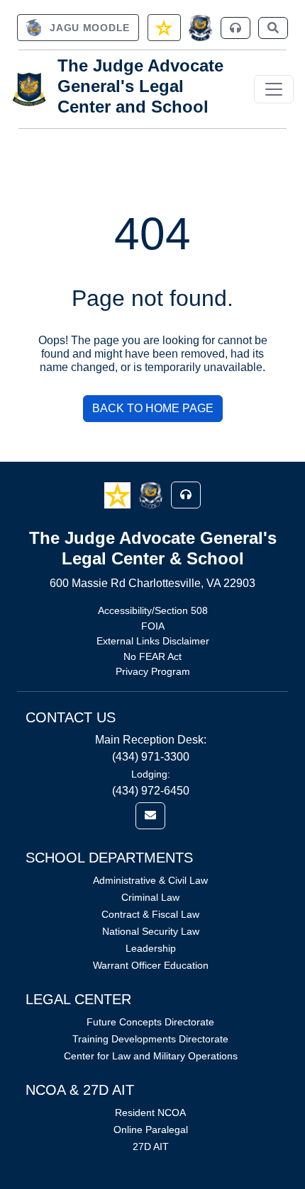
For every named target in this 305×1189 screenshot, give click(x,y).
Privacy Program (153, 671)
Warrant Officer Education (151, 965)
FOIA (153, 626)
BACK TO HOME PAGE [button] (153, 408)
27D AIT (151, 1146)
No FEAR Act (152, 656)
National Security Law (150, 931)
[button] (118, 495)
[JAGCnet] (200, 28)
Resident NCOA (150, 1112)
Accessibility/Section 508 (153, 610)
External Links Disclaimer (152, 641)
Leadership (151, 948)
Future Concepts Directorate (150, 1022)
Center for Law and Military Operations (151, 1056)
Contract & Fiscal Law (150, 914)
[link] (78, 27)
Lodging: (150, 774)
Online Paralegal (150, 1129)
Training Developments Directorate (150, 1039)
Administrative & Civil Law (150, 880)
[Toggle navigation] (274, 89)
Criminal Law (150, 897)
